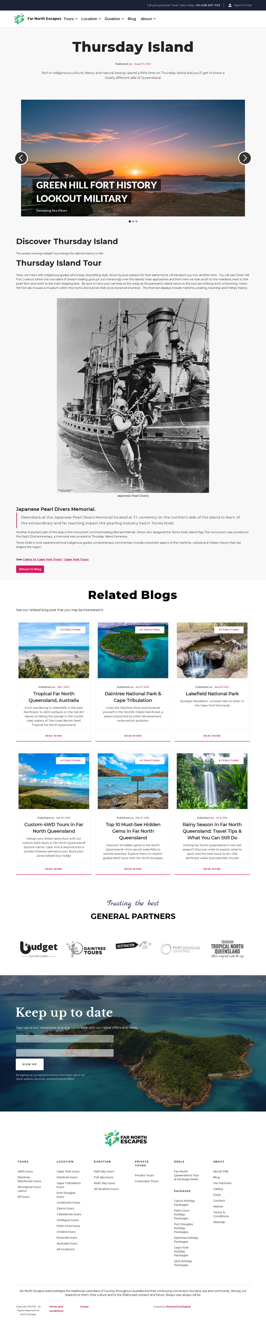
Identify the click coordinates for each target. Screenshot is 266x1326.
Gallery (218, 1189)
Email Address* (26, 1046)
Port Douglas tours (66, 1194)
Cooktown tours (68, 1202)
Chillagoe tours (68, 1220)
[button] (70, 19)
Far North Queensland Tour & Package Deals (186, 1175)
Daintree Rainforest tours (29, 1179)
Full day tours (103, 1177)
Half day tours (104, 1171)
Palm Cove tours (68, 1226)
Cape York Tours (76, 559)
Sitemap (219, 1222)
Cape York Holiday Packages (181, 1251)
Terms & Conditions (221, 1214)
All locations (66, 1249)
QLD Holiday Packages (183, 1263)
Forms (84, 1306)
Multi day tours (104, 1183)
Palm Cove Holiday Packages (181, 1214)
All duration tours (106, 1189)
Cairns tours (65, 1208)
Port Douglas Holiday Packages (183, 1228)
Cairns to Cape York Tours (42, 559)
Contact (219, 1200)
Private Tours (144, 1175)
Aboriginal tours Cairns (29, 1189)
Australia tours (67, 1243)
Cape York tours (68, 1171)
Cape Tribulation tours (69, 1185)
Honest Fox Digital (178, 1306)
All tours (23, 1196)
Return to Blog (30, 569)
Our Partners (222, 1183)
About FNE (220, 1171)
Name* (21, 1032)
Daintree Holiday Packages (186, 1239)
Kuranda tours (67, 1237)
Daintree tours (67, 1177)
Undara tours (66, 1232)
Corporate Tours (147, 1181)
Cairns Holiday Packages (184, 1202)
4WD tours (25, 1171)
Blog (132, 19)
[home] (19, 19)
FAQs (217, 1195)
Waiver (218, 1206)
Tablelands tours (69, 1214)
